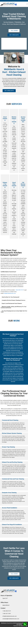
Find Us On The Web (18, 625)
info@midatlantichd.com (9, 293)
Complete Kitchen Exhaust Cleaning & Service (13, 300)
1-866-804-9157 (19, 290)
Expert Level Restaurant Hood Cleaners (12, 303)
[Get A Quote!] (25, 624)
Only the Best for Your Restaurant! (10, 297)
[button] (27, 4)
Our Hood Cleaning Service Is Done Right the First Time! (14, 311)
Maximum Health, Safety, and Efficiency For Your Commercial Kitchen (13, 307)
